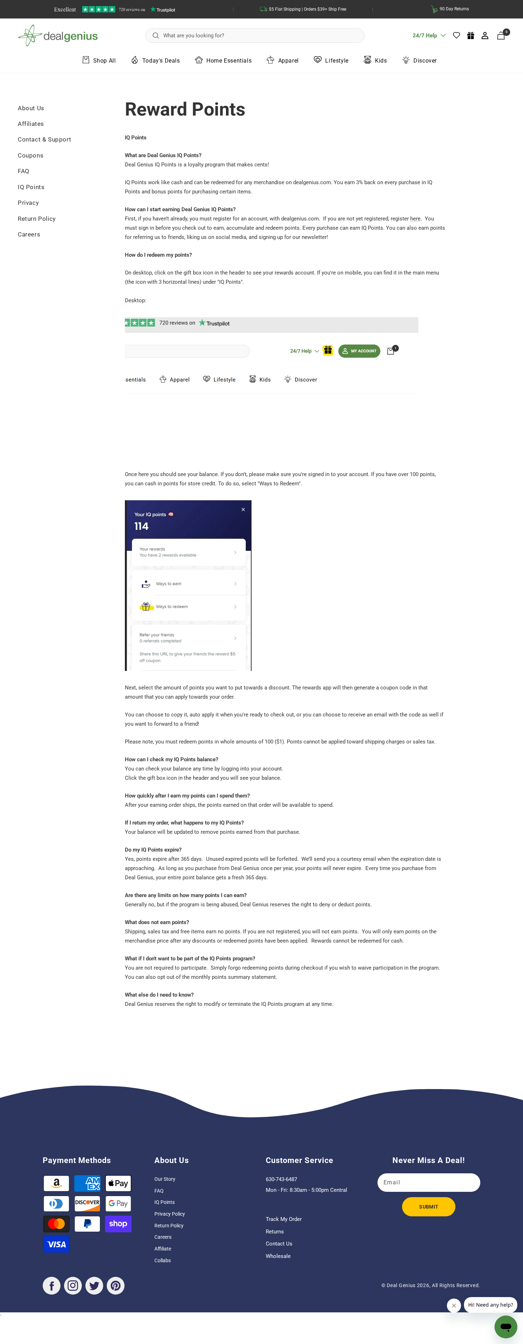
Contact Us (279, 1244)
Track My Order (284, 1219)
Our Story (164, 1179)
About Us (31, 108)
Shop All (104, 60)
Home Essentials (229, 60)
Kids (381, 60)
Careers (29, 234)
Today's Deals (161, 60)
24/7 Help (425, 38)
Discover (425, 60)
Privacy (28, 202)
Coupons (30, 155)
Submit (428, 1207)
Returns (275, 1231)
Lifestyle (336, 60)
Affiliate (162, 1249)
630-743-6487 (281, 1179)
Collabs (162, 1260)
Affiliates (31, 123)
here (415, 218)
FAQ (24, 171)
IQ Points (31, 187)
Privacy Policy (169, 1214)
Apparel (288, 60)
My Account (485, 35)
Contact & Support (44, 139)
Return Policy (37, 218)
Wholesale (278, 1256)
